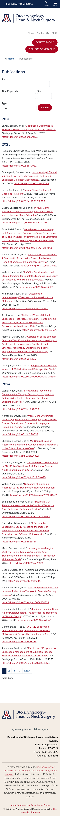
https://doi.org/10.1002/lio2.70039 (20, 434)
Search (45, 107)
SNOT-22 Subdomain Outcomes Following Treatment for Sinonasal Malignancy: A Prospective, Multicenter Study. (26, 630)
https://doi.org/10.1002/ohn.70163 (19, 136)
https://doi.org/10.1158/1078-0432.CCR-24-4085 (27, 247)
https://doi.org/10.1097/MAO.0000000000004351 (29, 376)
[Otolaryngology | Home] (30, 18)
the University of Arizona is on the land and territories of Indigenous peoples (30, 770)
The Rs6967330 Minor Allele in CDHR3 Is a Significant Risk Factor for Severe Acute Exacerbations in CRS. (30, 466)
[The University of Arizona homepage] (18, 4)
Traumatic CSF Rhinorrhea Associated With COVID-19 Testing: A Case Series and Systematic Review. (28, 505)
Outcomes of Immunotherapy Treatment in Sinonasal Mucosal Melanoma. (27, 297)
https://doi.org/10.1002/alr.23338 (19, 641)
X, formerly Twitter (21, 729)
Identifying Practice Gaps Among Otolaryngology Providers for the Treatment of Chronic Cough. (30, 613)
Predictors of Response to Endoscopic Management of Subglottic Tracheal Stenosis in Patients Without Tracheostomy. (29, 652)
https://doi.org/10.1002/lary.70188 (31, 183)
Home (11, 58)
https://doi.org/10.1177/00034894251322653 (25, 222)
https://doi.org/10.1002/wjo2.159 (36, 287)
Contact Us (43, 33)
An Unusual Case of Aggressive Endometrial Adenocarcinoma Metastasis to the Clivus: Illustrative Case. (30, 444)
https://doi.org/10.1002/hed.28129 (38, 265)
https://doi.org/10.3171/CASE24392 (20, 455)
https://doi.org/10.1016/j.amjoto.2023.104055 (25, 663)
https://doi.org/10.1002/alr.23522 (19, 359)
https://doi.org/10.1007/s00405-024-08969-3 (26, 516)
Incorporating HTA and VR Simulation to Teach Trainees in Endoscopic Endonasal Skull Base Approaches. (29, 176)
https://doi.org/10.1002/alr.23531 (39, 330)
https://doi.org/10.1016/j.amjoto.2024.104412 (33, 495)
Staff (54, 33)
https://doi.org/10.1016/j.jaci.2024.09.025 (24, 477)
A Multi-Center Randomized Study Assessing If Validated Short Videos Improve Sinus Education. (27, 211)
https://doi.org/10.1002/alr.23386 (26, 563)
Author (5, 79)
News (31, 33)
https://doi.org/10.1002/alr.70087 (19, 165)
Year (39, 91)
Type (4, 103)
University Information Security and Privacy (30, 805)
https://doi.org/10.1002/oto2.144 (25, 581)
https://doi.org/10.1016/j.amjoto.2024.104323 (25, 602)
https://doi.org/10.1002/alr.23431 (19, 541)
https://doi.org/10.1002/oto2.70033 (20, 409)
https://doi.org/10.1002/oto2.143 (34, 620)
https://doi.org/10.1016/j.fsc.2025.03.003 (23, 201)
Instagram (43, 729)
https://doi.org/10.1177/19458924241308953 (25, 308)
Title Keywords (10, 91)
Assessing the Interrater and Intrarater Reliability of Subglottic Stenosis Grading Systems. (30, 591)
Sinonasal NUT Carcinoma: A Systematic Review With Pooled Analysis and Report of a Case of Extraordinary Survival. (29, 258)
